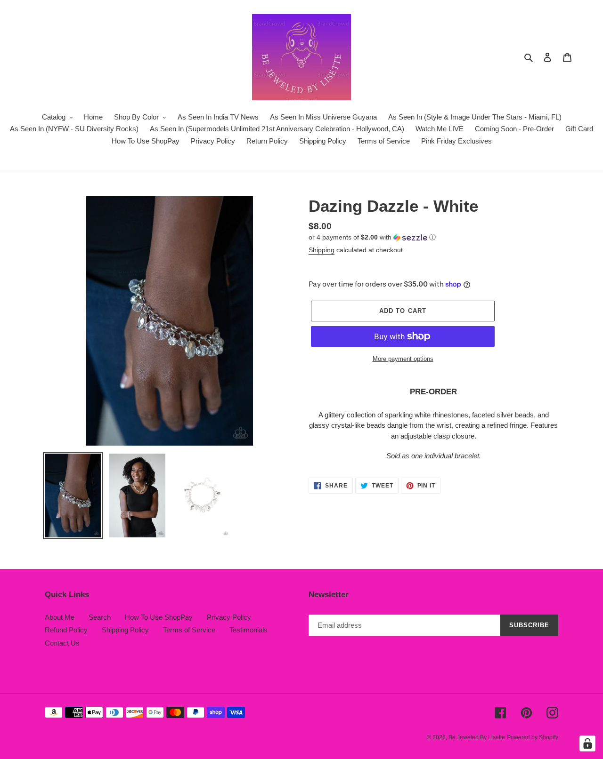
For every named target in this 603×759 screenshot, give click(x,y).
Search (100, 617)
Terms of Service (189, 630)
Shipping (321, 250)
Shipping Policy (125, 630)
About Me (59, 617)
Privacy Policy (229, 617)
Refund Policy (66, 630)
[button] (372, 237)
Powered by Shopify (532, 737)
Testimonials (248, 630)
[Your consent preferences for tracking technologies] (587, 743)
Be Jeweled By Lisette (476, 737)
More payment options (403, 358)
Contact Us (62, 643)
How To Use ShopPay (159, 617)
